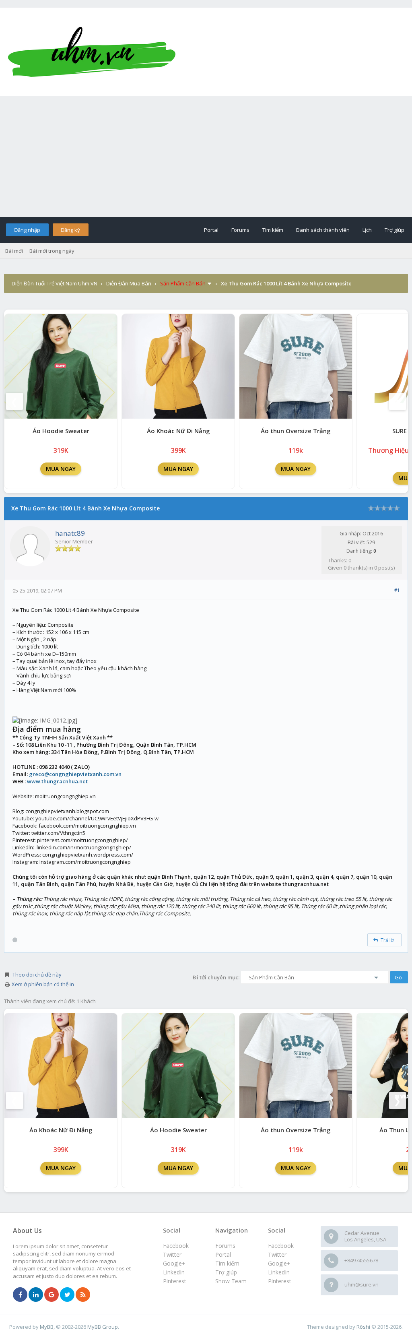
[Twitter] (67, 1295)
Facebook (281, 1245)
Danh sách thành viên (323, 229)
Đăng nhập (27, 229)
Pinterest (279, 1281)
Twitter (277, 1254)
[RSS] (83, 1295)
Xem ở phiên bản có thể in (43, 984)
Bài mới (14, 250)
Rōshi (363, 1326)
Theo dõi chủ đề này (37, 974)
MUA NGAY (61, 469)
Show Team (231, 1281)
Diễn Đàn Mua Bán (128, 283)
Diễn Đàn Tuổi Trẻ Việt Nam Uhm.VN (54, 283)
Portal (211, 229)
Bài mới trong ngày (51, 250)
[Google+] (51, 1295)
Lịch (367, 229)
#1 (397, 590)
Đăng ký (70, 229)
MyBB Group (102, 1326)
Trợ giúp (394, 229)
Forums (240, 229)
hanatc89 (70, 533)
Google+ (279, 1263)
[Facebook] (20, 1295)
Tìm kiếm (272, 229)
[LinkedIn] (36, 1295)
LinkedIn (279, 1272)
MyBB (47, 1326)
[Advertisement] (206, 156)
